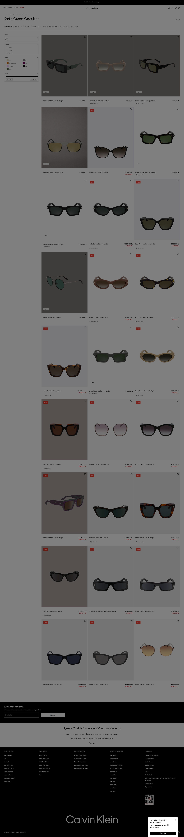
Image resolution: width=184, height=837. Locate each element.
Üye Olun (163, 833)
